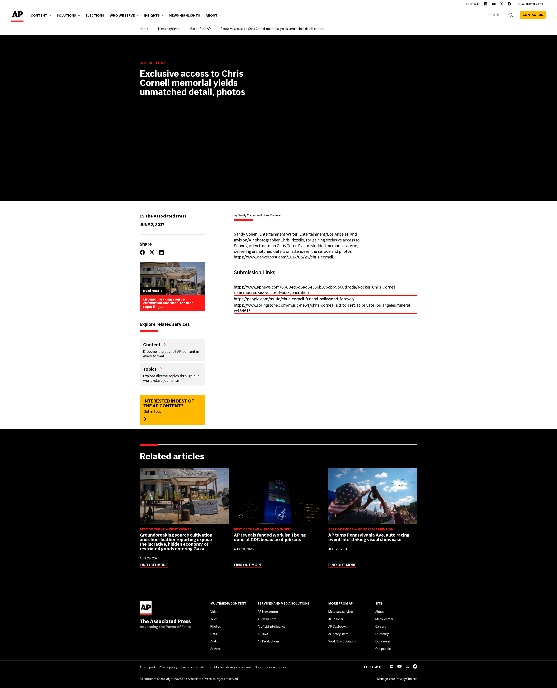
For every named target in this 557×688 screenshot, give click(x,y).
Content (151, 344)
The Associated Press (197, 679)
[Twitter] (501, 4)
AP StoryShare (338, 634)
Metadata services (341, 612)
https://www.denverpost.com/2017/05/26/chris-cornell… (285, 257)
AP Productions (268, 641)
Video (214, 612)
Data (213, 634)
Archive (215, 649)
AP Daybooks (337, 626)
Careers (380, 626)
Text (213, 619)
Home (144, 29)
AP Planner (335, 619)
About (379, 612)
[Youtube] (494, 4)
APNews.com (267, 619)
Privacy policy (168, 667)
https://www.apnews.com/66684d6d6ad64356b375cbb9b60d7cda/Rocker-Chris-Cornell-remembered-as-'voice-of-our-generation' (315, 289)
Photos (215, 626)
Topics (150, 369)
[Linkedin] (486, 4)
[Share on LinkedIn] (161, 252)
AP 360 (263, 634)
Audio (214, 641)
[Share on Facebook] (142, 252)
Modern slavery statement (232, 667)
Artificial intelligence (271, 626)
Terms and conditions (196, 667)
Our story (382, 634)
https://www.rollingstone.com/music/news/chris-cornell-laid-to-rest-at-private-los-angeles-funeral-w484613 (322, 307)
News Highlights (169, 29)
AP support (147, 667)
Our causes (383, 641)
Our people (383, 649)
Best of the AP (200, 29)
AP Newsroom (268, 612)
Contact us (533, 15)
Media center (384, 619)
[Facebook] (509, 4)
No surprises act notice (271, 667)
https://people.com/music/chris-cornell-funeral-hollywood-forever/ (294, 299)
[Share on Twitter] (151, 252)
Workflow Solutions (342, 641)
